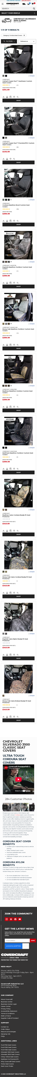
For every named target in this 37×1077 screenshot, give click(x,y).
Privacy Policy (6, 1009)
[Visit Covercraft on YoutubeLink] (20, 919)
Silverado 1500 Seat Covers (10, 1052)
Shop (18, 100)
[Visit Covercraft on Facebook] (15, 919)
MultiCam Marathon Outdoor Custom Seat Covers (17, 453)
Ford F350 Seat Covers (8, 1050)
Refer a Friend (6, 1016)
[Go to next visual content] (32, 807)
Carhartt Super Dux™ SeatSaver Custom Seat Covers (17, 82)
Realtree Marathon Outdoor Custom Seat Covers (17, 392)
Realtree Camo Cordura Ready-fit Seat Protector (16, 516)
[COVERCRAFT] (12, 4)
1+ (11, 200)
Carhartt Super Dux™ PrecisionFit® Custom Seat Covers (18, 144)
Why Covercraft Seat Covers (10, 1061)
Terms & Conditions (8, 1013)
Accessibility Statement (9, 1011)
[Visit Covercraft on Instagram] (7, 919)
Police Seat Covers (7, 1064)
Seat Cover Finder (7, 1066)
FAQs (3, 1036)
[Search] (34, 8)
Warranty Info (5, 1034)
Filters (9, 41)
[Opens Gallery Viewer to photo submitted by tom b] (16, 807)
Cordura (17, 815)
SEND (33, 940)
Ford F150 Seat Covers (8, 1045)
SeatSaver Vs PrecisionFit (9, 1059)
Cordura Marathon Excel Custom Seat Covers (16, 206)
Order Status (5, 1029)
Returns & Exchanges (8, 1031)
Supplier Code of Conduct (9, 1018)
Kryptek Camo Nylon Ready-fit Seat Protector (15, 639)
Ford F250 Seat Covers (8, 1047)
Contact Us (5, 1027)
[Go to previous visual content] (5, 807)
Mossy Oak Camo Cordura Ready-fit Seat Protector (17, 577)
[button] (14, 35)
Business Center (6, 1002)
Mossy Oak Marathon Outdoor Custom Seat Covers (18, 330)
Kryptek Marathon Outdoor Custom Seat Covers (17, 268)
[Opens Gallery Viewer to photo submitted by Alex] (24, 807)
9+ (11, 385)
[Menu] (2, 4)
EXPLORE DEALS (26, 0)
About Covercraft (7, 999)
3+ (11, 261)
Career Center (6, 1006)
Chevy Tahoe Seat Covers (9, 1057)
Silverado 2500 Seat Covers (10, 1054)
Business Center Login (9, 1004)
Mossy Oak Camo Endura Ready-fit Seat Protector (16, 701)
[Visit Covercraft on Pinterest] (11, 919)
